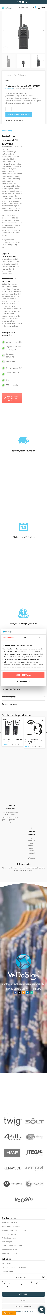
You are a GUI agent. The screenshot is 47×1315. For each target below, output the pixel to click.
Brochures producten (9, 1223)
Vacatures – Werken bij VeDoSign (14, 1267)
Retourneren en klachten (11, 1234)
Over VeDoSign (7, 1264)
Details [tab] (23, 637)
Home (7, 75)
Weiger (23, 1300)
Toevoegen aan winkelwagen (19, 115)
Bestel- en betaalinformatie (12, 1245)
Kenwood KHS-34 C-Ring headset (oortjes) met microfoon (33, 742)
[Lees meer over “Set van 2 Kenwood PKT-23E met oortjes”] (20, 720)
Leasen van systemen (9, 1249)
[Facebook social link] (17, 2)
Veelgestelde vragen (9, 1238)
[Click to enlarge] (5, 49)
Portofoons (22, 75)
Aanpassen (22, 681)
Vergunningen (7, 1242)
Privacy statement (8, 1271)
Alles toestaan (23, 675)
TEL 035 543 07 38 (23, 8)
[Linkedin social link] (26, 2)
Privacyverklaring (27, 1311)
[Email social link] (23, 2)
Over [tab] (38, 637)
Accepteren (23, 1294)
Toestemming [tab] (8, 637)
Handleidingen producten (11, 1227)
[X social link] (20, 2)
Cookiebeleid (17, 1311)
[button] (44, 1277)
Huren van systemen (9, 1253)
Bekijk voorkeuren (23, 1306)
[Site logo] (7, 8)
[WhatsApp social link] (29, 2)
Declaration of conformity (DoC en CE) (15, 1230)
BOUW (14, 75)
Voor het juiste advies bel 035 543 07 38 (12, 398)
